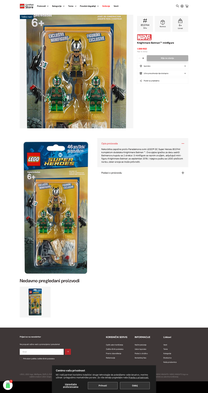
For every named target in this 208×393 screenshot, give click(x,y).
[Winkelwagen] (186, 6)
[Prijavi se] (182, 6)
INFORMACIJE (142, 337)
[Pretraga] (177, 6)
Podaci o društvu (141, 353)
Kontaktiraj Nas (140, 358)
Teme (70, 6)
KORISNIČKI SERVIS (116, 337)
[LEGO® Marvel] (162, 37)
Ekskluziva (167, 358)
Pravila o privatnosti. (138, 377)
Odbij (135, 385)
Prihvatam (39, 359)
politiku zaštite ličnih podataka (43, 359)
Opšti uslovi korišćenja (114, 345)
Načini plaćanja (140, 345)
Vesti (116, 6)
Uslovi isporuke (140, 349)
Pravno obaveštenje (113, 353)
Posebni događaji (88, 6)
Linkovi (167, 337)
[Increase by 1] (143, 58)
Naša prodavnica (169, 362)
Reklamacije (110, 358)
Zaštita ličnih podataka (114, 349)
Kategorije (57, 6)
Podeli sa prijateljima (151, 81)
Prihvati (103, 385)
